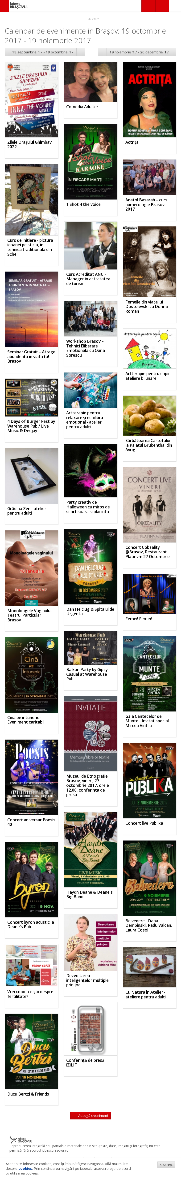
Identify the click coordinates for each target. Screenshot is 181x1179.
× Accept (166, 1164)
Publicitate (92, 19)
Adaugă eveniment (92, 1115)
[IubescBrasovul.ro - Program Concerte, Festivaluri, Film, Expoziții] (4, 6)
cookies (25, 1168)
